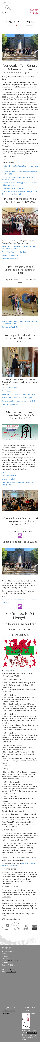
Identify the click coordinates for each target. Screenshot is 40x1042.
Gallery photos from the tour (12, 255)
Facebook (5, 1011)
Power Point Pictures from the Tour (14, 252)
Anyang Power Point (9, 479)
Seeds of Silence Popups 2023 (14, 188)
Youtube (12, 1011)
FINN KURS (34, 13)
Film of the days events (10, 404)
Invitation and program (10, 387)
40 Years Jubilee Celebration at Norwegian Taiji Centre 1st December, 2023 (19, 193)
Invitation (5, 472)
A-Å (3, 13)
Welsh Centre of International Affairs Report (17, 397)
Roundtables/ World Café (10, 327)
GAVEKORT (34, 10)
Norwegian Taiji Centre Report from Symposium (18, 394)
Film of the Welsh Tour (10, 258)
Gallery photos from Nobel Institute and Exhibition (19, 401)
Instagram (5, 1013)
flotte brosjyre (32, 1033)
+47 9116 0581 (10, 969)
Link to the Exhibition (9, 475)
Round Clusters (7, 391)
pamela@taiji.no (12, 960)
